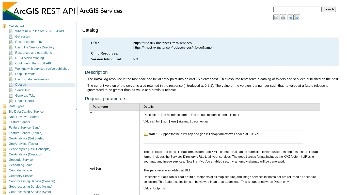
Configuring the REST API (33, 63)
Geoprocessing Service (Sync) (30, 191)
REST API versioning (29, 58)
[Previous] (291, 17)
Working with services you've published (42, 68)
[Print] (283, 17)
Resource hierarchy (28, 41)
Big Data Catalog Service (26, 111)
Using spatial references (32, 79)
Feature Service (20, 122)
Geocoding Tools (20, 165)
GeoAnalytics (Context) (25, 154)
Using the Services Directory (34, 47)
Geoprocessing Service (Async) (30, 186)
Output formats (25, 74)
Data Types (16, 106)
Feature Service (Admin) (25, 133)
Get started (16, 26)
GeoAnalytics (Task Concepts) (29, 149)
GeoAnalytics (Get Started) (27, 138)
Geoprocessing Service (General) (32, 181)
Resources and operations (33, 52)
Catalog (20, 84)
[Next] (297, 17)
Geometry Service (21, 176)
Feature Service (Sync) (24, 127)
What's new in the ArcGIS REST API (39, 31)
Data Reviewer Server (24, 116)
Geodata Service (20, 170)
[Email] (276, 17)
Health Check (24, 100)
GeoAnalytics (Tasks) (23, 143)
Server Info (22, 90)
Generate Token (26, 95)
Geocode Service (21, 159)
